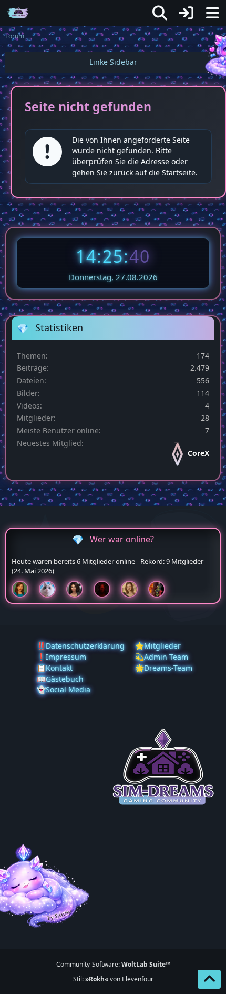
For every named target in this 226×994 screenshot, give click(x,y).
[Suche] (159, 13)
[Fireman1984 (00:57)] (160, 589)
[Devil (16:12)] (106, 589)
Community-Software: (113, 964)
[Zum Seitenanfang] (209, 979)
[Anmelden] (186, 13)
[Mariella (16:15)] (78, 589)
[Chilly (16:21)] (24, 589)
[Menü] (212, 13)
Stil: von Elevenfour (113, 979)
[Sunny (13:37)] (133, 589)
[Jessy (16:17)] (51, 589)
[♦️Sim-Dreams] (18, 13)
